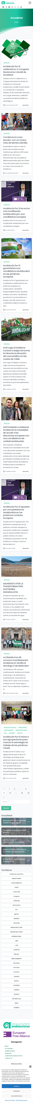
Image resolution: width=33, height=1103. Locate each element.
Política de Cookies (10, 1100)
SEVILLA (16, 981)
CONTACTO (8, 1058)
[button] (30, 1066)
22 (22, 793)
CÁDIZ (16, 887)
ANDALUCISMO (16, 878)
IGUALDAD (16, 923)
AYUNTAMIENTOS (16, 883)
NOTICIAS (17, 967)
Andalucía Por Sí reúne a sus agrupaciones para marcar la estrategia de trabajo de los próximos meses (16, 742)
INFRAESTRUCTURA (16, 927)
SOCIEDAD (16, 985)
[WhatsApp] (18, 7)
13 (10, 793)
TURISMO (16, 990)
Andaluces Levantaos (16, 874)
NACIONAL (16, 963)
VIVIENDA (16, 1008)
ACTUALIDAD (9, 1048)
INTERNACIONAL (16, 936)
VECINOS (16, 994)
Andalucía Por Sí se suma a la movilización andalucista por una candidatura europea (16, 212)
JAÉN (16, 941)
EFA (16, 910)
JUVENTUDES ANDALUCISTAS (13, 1056)
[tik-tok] (21, 7)
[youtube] (9, 7)
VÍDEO (16, 1003)
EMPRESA (16, 918)
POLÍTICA (16, 972)
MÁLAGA (16, 954)
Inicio (16, 22)
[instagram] (12, 7)
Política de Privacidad (21, 1100)
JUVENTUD (16, 950)
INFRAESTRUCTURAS (16, 932)
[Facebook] (3, 7)
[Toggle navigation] (30, 2)
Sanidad (16, 976)
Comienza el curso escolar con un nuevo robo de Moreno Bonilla (15, 140)
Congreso (16, 896)
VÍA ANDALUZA (16, 999)
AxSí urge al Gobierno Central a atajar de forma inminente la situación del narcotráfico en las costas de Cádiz (16, 353)
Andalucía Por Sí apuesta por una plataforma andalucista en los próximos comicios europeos (16, 512)
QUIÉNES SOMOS (10, 1051)
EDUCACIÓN (16, 905)
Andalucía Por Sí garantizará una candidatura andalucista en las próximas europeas (16, 271)
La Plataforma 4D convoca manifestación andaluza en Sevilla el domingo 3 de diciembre (16, 661)
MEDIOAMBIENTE (17, 959)
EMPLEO (16, 914)
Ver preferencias (16, 1096)
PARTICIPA (8, 1053)
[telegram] (15, 7)
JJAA (16, 945)
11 (25, 789)
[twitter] (6, 7)
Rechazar (16, 1091)
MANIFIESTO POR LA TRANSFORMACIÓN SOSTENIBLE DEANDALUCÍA (13, 588)
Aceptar (16, 1086)
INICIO (7, 1046)
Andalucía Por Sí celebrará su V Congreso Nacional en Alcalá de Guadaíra (16, 70)
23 (28, 793)
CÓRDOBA (16, 901)
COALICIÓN (16, 892)
